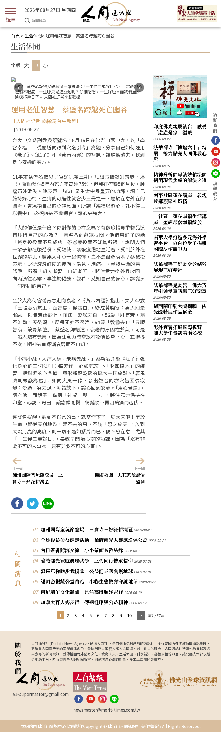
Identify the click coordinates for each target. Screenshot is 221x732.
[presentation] (18, 87)
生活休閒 (33, 35)
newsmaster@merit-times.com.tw (106, 710)
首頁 (15, 35)
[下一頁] (140, 615)
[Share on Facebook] (17, 507)
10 (129, 615)
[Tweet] (32, 507)
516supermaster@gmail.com (41, 694)
